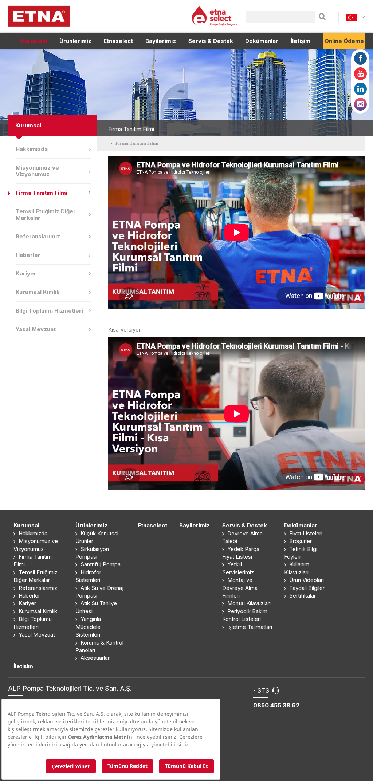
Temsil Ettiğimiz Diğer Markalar (46, 214)
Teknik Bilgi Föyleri (300, 553)
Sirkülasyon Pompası (92, 553)
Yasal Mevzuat (36, 329)
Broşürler (300, 541)
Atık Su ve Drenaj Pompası (99, 591)
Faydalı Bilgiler (306, 587)
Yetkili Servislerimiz (238, 568)
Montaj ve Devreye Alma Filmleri (240, 587)
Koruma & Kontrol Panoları (99, 646)
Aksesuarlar (94, 657)
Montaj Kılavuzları (248, 603)
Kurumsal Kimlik (38, 292)
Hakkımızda (32, 149)
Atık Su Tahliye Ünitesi (96, 607)
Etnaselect (118, 40)
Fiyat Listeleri (305, 533)
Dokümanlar (261, 40)
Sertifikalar (302, 595)
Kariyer (26, 273)
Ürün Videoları (306, 579)
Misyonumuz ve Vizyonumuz (37, 171)
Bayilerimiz (160, 40)
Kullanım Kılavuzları (296, 568)
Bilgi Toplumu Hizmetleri (49, 310)
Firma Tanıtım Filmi (41, 192)
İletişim (300, 40)
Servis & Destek (210, 40)
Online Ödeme (344, 40)
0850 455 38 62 (276, 705)
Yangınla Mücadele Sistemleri (88, 626)
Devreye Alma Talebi (242, 537)
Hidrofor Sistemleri (88, 576)
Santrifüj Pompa (100, 564)
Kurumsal (34, 40)
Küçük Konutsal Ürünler (96, 537)
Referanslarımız (38, 236)
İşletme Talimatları (249, 626)
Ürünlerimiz (75, 40)
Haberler (28, 254)
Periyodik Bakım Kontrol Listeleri (244, 615)
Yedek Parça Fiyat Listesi (240, 553)
